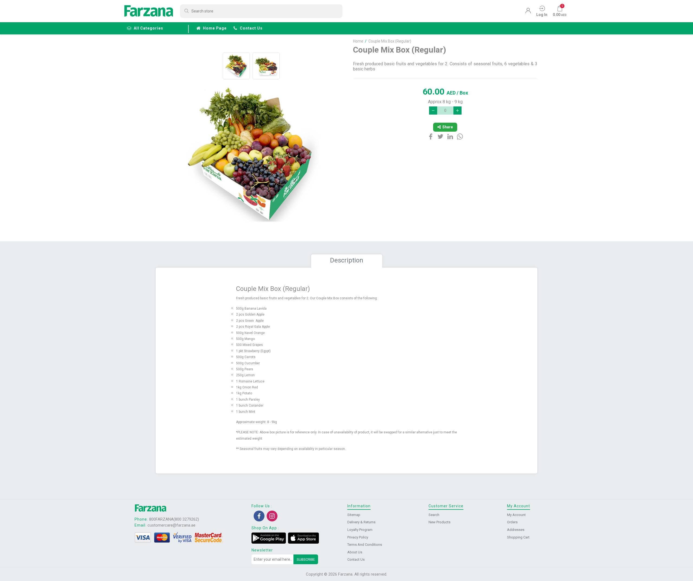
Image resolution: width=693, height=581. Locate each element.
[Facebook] (259, 516)
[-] (433, 110)
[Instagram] (272, 516)
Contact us (251, 28)
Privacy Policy (357, 537)
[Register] (528, 11)
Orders (512, 522)
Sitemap (353, 515)
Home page (215, 28)
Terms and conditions (364, 545)
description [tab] (346, 260)
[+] (457, 110)
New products (439, 522)
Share (447, 127)
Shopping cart (518, 537)
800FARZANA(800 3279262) (174, 519)
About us (354, 552)
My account (516, 515)
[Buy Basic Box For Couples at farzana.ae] (236, 65)
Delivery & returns (361, 522)
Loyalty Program (359, 530)
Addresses (515, 530)
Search (434, 515)
